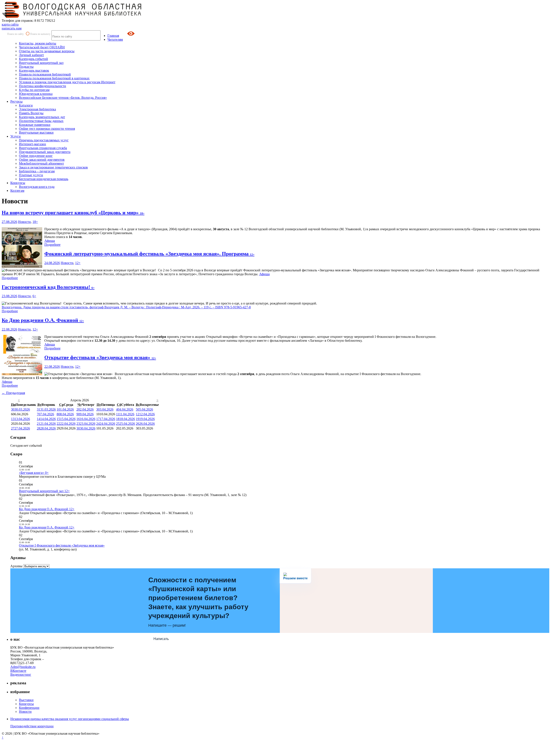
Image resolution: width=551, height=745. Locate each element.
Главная (113, 35)
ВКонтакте (18, 670)
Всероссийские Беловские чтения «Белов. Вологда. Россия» (63, 97)
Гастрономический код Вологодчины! (48, 287)
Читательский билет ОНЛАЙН (42, 47)
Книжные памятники (34, 125)
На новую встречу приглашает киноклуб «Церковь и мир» (73, 212)
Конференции (29, 707)
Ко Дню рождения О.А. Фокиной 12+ (46, 509)
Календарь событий (33, 59)
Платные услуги (31, 175)
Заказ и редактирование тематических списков (53, 167)
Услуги (15, 136)
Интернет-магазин (32, 144)
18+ (35, 222)
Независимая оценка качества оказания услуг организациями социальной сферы (69, 719)
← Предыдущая (13, 393)
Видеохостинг (20, 674)
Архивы (16, 566)
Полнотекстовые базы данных (41, 121)
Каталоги (26, 105)
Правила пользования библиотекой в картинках (54, 78)
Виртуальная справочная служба (43, 148)
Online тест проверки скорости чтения (47, 128)
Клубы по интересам (34, 90)
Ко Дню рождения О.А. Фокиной (43, 320)
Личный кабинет (31, 55)
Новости (24, 222)
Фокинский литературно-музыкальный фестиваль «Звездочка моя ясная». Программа (149, 254)
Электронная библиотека (37, 109)
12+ (77, 263)
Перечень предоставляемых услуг (44, 140)
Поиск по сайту (15, 34)
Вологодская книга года (36, 187)
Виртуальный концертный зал (41, 63)
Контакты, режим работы (37, 43)
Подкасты (26, 66)
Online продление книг (36, 156)
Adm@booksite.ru (23, 667)
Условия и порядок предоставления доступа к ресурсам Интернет (67, 82)
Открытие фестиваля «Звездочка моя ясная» (100, 357)
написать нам (12, 28)
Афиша (49, 241)
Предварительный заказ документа (44, 152)
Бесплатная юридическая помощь (43, 179)
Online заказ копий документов (42, 159)
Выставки (26, 700)
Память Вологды (31, 113)
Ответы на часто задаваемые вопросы (46, 51)
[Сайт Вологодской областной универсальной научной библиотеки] (72, 17)
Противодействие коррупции (32, 726)
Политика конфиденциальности (42, 86)
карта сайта (10, 24)
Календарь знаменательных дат (42, 117)
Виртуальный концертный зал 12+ (44, 491)
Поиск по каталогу (40, 34)
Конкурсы (17, 183)
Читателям (115, 39)
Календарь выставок (34, 70)
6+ (34, 296)
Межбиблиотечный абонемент (41, 163)
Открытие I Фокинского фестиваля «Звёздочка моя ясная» (62, 545)
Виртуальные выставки (36, 132)
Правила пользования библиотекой (45, 74)
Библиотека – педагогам (37, 171)
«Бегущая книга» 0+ (34, 473)
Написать (161, 639)
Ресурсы (16, 101)
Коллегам (17, 190)
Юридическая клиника (36, 94)
